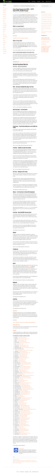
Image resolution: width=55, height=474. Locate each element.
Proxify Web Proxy (16, 325)
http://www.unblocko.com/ (24, 410)
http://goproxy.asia (22, 358)
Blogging (4, 10)
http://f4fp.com (20, 395)
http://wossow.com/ (23, 370)
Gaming (4, 16)
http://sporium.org (22, 404)
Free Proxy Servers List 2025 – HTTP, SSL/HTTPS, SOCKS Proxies (23, 10)
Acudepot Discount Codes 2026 (46, 17)
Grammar (4, 18)
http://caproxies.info (23, 415)
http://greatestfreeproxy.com (28, 389)
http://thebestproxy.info (25, 376)
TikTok (4, 44)
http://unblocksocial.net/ (26, 366)
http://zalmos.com (21, 360)
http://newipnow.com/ (24, 345)
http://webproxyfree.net (25, 385)
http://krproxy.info (22, 423)
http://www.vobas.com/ (22, 341)
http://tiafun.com (21, 396)
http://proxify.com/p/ (22, 337)
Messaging (5, 25)
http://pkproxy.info (22, 420)
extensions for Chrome (27, 207)
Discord (4, 12)
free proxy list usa (27, 461)
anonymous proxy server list (29, 460)
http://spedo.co (21, 426)
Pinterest (4, 29)
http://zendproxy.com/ (22, 340)
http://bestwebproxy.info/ (26, 362)
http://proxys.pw (21, 431)
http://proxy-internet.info (26, 407)
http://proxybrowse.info (25, 406)
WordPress (5, 51)
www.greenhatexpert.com (17, 454)
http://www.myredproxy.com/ (25, 382)
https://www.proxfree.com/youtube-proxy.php (23, 350)
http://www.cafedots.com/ (24, 368)
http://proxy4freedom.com (27, 397)
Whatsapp (4, 49)
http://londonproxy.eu (25, 421)
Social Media (5, 36)
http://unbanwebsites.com (26, 363)
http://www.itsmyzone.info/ (25, 367)
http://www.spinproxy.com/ (25, 414)
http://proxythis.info (23, 434)
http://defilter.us (21, 374)
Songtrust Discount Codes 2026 (46, 23)
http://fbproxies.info (23, 416)
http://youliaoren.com (24, 429)
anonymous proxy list (21, 460)
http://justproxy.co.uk (23, 353)
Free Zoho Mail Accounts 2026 (46, 15)
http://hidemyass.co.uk (25, 394)
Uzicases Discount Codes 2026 (46, 25)
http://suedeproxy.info (24, 419)
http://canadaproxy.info (25, 425)
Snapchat (4, 34)
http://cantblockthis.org (26, 386)
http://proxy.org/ (20, 343)
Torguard (14, 330)
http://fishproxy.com (23, 356)
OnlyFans (4, 27)
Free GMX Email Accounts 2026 (46, 21)
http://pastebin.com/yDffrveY (24, 61)
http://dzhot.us (21, 401)
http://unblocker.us (23, 351)
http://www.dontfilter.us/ (25, 342)
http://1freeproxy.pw (23, 402)
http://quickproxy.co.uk (24, 371)
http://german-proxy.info (25, 411)
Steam (4, 40)
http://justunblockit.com (26, 433)
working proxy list (18, 462)
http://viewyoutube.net (23, 390)
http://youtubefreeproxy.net (28, 372)
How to (4, 21)
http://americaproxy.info (25, 418)
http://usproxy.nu (22, 428)
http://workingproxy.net (25, 391)
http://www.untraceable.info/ (25, 377)
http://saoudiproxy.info (24, 405)
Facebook (4, 14)
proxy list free (32, 461)
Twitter (4, 47)
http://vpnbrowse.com (24, 384)
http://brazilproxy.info (24, 424)
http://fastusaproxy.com (25, 352)
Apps (4, 7)
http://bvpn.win (20, 365)
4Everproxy (15, 310)
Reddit (4, 31)
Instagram (5, 23)
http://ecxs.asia (20, 379)
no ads (29, 266)
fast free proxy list (21, 461)
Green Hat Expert (10, 1)
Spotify (4, 38)
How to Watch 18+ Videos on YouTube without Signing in (24, 322)
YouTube (4, 53)
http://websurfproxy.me (25, 399)
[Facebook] (13, 457)
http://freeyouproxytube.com (28, 375)
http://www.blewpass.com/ (24, 338)
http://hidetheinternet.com (27, 387)
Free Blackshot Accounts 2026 (46, 19)
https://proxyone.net (23, 355)
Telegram (4, 42)
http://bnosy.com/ (21, 381)
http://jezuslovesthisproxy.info (30, 409)
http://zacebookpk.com (24, 357)
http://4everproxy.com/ (24, 346)
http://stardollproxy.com (25, 392)
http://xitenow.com (22, 361)
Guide (18, 459)
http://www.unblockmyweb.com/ (28, 347)
